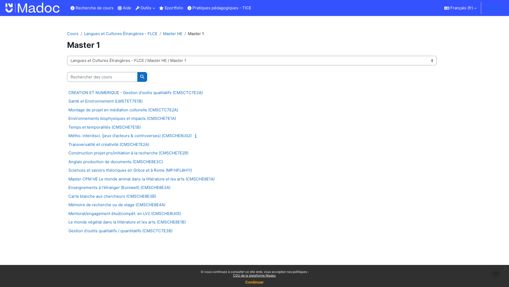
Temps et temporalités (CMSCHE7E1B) (104, 127)
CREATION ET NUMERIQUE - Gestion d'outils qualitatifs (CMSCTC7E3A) (135, 92)
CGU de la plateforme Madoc (254, 275)
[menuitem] (255, 8)
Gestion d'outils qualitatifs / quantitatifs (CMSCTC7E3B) (120, 230)
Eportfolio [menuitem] (173, 7)
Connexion (494, 7)
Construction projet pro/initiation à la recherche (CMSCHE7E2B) (128, 152)
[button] (460, 8)
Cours (72, 33)
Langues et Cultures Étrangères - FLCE (120, 33)
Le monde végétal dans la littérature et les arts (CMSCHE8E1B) (127, 222)
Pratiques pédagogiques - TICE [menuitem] (221, 7)
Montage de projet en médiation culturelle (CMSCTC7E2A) (123, 109)
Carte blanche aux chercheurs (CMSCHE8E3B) (112, 196)
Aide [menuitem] (126, 7)
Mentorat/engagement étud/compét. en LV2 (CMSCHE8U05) (124, 213)
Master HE (172, 33)
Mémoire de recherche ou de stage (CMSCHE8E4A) (116, 204)
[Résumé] (196, 135)
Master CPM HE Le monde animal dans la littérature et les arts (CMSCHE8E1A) (141, 179)
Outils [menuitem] (145, 7)
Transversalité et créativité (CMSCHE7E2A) (108, 144)
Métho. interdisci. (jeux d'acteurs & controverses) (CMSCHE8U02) (130, 135)
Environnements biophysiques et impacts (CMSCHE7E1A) (122, 118)
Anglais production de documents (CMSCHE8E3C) (115, 161)
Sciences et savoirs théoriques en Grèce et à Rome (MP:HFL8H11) (130, 170)
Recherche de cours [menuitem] (93, 7)
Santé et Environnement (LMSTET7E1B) (105, 101)
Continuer (254, 282)
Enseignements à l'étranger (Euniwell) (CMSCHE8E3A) (119, 187)
